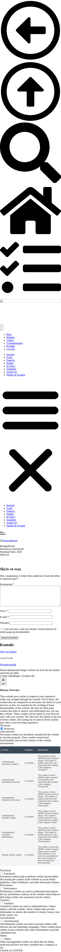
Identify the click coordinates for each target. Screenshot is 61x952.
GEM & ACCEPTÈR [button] (11, 950)
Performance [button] (6, 885)
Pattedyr (11, 360)
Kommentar (7, 584)
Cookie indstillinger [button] (10, 676)
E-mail (4, 617)
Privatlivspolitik (8, 664)
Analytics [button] (5, 900)
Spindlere (11, 369)
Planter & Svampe (16, 374)
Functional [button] (5, 870)
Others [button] (3, 935)
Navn (4, 611)
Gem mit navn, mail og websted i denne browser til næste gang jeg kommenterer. (28, 630)
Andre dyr (12, 372)
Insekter (11, 354)
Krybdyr (11, 366)
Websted (4, 623)
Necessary (9, 728)
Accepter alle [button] (27, 676)
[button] (30, 440)
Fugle (9, 357)
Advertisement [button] (7, 917)
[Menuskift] (1, 327)
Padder (10, 363)
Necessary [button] (5, 725)
